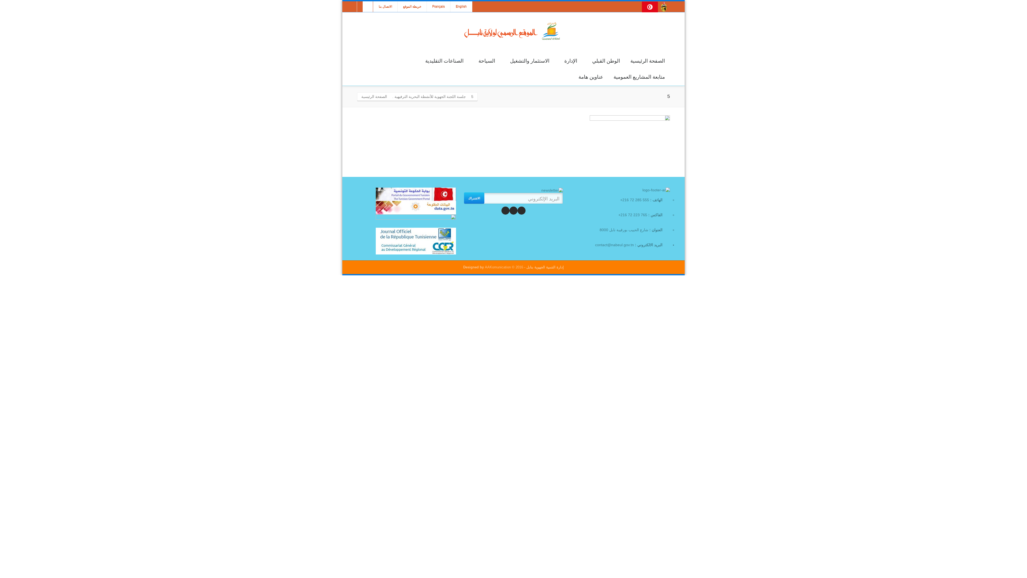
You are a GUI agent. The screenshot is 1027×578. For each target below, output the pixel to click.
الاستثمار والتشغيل (529, 61)
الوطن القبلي (606, 61)
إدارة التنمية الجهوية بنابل (544, 267)
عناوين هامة (590, 77)
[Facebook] (522, 211)
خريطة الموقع (412, 7)
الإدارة (570, 61)
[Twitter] (513, 211)
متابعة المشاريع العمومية (639, 77)
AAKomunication (498, 267)
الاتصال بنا (385, 7)
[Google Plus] (505, 211)
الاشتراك (474, 198)
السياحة (486, 61)
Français (438, 7)
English (461, 7)
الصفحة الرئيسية (647, 61)
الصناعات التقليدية (444, 61)
